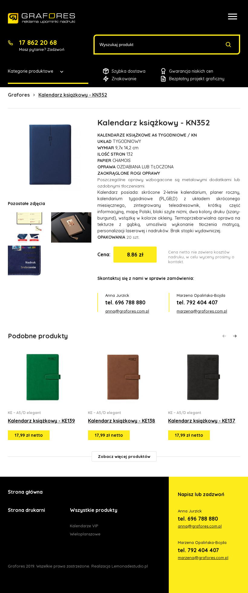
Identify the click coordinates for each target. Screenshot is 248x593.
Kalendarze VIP (84, 525)
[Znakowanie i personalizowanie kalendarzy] (41, 18)
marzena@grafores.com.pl (202, 311)
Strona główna (25, 492)
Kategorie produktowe (30, 71)
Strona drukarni (26, 510)
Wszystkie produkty (93, 510)
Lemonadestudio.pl (130, 566)
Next (235, 336)
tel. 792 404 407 (197, 302)
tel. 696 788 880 (125, 302)
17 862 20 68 (38, 42)
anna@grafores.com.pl (127, 311)
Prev (224, 336)
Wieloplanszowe (85, 534)
